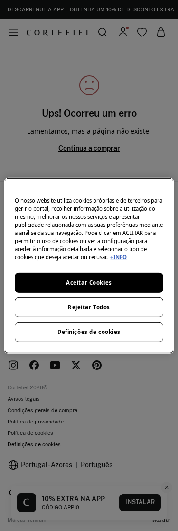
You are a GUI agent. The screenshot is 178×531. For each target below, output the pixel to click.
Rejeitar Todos (89, 307)
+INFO (118, 257)
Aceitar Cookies (89, 282)
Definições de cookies (89, 331)
